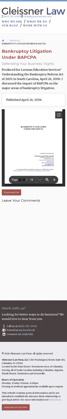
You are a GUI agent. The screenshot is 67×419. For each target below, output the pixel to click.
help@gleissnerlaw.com (37, 16)
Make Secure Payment (15, 407)
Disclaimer (55, 399)
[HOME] (3, 40)
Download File (11, 192)
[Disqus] (33, 249)
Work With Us (35, 25)
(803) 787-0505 (12, 16)
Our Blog (10, 25)
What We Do (37, 21)
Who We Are (12, 21)
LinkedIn (27, 334)
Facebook (29, 330)
